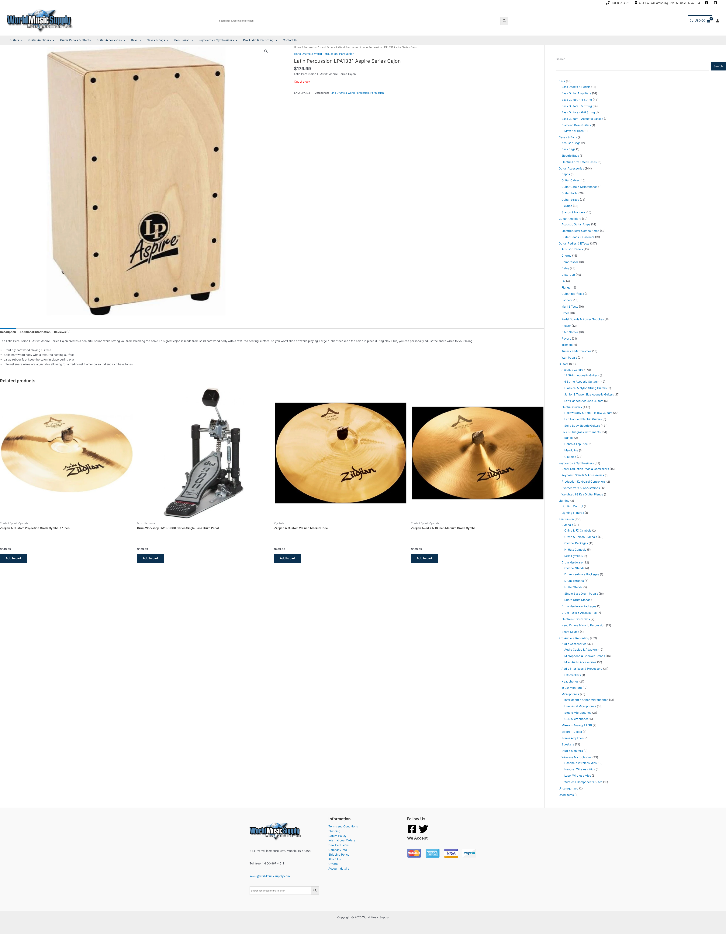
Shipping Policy (338, 854)
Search (560, 59)
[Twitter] (423, 829)
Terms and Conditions (343, 826)
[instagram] (707, 3)
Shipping (334, 831)
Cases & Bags (156, 40)
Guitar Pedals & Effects (75, 40)
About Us (334, 859)
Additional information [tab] (34, 332)
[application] (21, 40)
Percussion (181, 40)
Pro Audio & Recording (258, 40)
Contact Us (290, 40)
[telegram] (716, 3)
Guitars (14, 40)
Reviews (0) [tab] (62, 332)
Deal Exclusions (339, 845)
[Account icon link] (717, 20)
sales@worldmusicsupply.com (270, 876)
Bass (134, 40)
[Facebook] (412, 829)
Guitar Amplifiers (39, 40)
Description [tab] (8, 332)
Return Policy (337, 836)
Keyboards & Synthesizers (216, 40)
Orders (333, 864)
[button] (266, 51)
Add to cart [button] (13, 558)
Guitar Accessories (109, 40)
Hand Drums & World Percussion (339, 47)
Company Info (337, 850)
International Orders (341, 840)
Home (297, 47)
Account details (338, 868)
